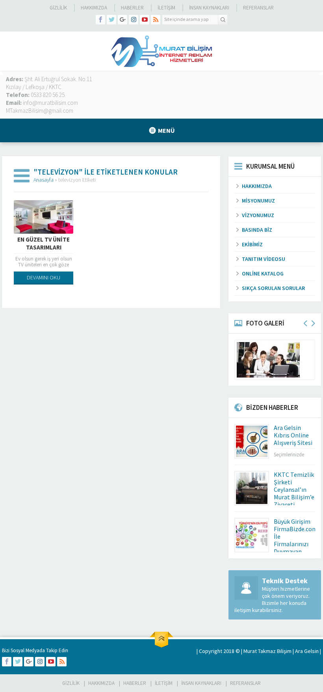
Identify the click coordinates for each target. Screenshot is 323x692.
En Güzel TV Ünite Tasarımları (43, 243)
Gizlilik (58, 7)
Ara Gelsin (307, 651)
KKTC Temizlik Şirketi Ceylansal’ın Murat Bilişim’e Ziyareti (294, 489)
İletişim (166, 7)
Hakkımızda (94, 7)
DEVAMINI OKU (43, 277)
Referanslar (258, 7)
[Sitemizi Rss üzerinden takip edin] (155, 19)
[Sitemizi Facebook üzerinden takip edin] (100, 19)
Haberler (132, 7)
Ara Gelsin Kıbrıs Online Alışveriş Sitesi (293, 435)
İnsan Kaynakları (209, 7)
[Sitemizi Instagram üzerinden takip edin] (133, 19)
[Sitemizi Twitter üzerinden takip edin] (111, 19)
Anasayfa (43, 179)
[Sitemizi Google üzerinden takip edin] (122, 19)
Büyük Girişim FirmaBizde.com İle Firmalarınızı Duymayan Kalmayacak (295, 540)
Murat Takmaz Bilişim (267, 651)
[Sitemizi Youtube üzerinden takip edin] (144, 19)
